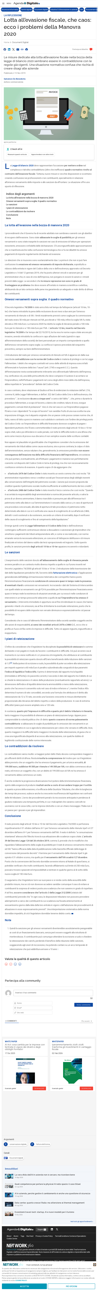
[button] (6, 3)
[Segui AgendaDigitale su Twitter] (57, 1229)
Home (6, 42)
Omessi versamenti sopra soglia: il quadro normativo (31, 201)
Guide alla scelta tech (86, 9)
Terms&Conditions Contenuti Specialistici (70, 1236)
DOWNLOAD (39, 1088)
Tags (22, 1236)
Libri (49, 9)
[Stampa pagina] (26, 49)
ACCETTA (24, 1286)
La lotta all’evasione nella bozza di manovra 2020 (29, 197)
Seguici (40, 1229)
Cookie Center (12, 1239)
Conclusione (12, 215)
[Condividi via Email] (18, 49)
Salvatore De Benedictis (15, 79)
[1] (11, 663)
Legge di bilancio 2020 (23, 165)
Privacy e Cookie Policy (44, 1236)
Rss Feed (30, 1236)
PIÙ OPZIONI (71, 1286)
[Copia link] (22, 49)
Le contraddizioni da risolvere (20, 211)
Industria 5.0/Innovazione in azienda (31, 9)
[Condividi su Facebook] (5, 49)
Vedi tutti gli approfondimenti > (81, 1221)
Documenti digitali (8, 9)
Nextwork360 (12, 1249)
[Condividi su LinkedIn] (9, 49)
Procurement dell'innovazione (64, 9)
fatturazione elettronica (65, 573)
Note (8, 218)
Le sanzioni (11, 204)
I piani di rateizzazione (17, 208)
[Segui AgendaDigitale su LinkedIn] (51, 1229)
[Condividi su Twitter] (13, 49)
